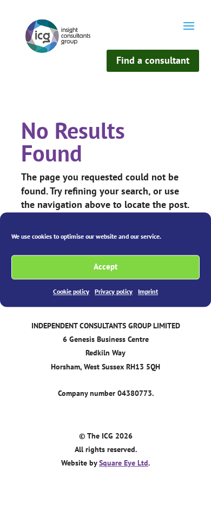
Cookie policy (71, 291)
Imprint (148, 291)
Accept (105, 266)
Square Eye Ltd (123, 463)
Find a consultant (152, 60)
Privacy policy (114, 291)
